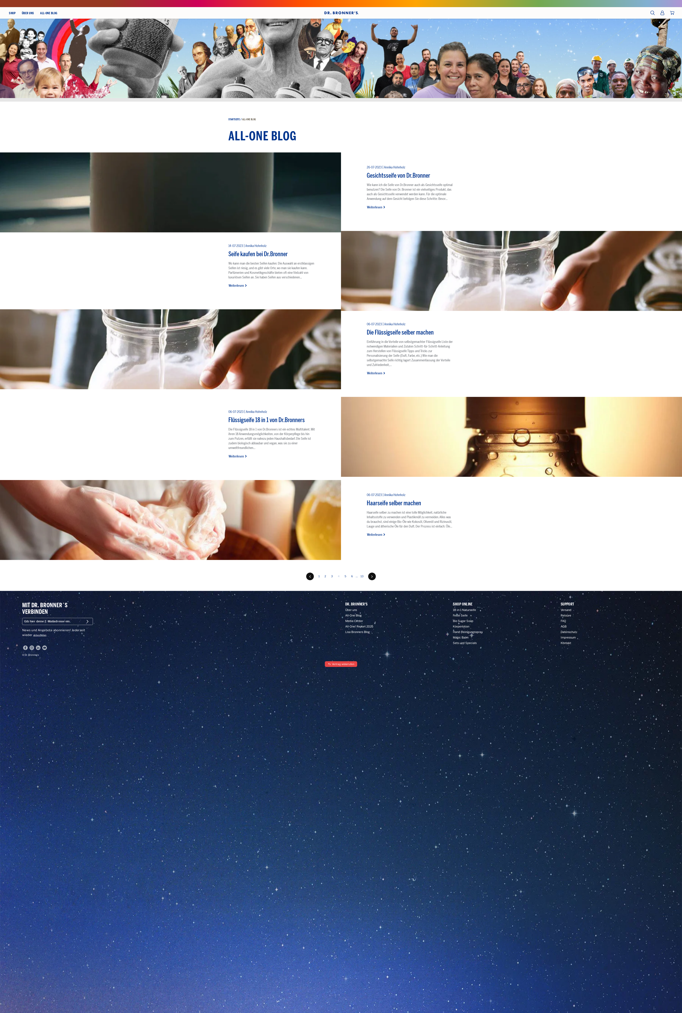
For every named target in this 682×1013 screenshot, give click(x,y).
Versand (566, 610)
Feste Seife (460, 615)
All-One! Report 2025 (359, 626)
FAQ (563, 621)
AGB (564, 626)
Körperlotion (461, 626)
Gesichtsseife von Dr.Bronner (398, 175)
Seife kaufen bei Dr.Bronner (258, 254)
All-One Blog (353, 615)
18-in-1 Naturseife (464, 610)
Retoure (566, 615)
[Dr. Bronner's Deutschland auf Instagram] (32, 648)
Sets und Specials (465, 643)
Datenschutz (569, 632)
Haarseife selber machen (394, 503)
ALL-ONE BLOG (48, 13)
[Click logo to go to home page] (341, 12)
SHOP (12, 13)
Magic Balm (461, 637)
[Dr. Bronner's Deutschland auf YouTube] (44, 648)
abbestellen (40, 635)
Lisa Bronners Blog (357, 632)
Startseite (234, 119)
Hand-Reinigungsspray (468, 632)
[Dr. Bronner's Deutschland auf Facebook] (25, 648)
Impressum (568, 637)
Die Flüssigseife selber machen (400, 332)
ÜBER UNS (28, 13)
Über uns (351, 610)
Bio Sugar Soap (463, 621)
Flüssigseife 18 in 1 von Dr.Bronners (266, 420)
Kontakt (566, 643)
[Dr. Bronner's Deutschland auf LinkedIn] (38, 648)
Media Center (354, 621)
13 (362, 576)
